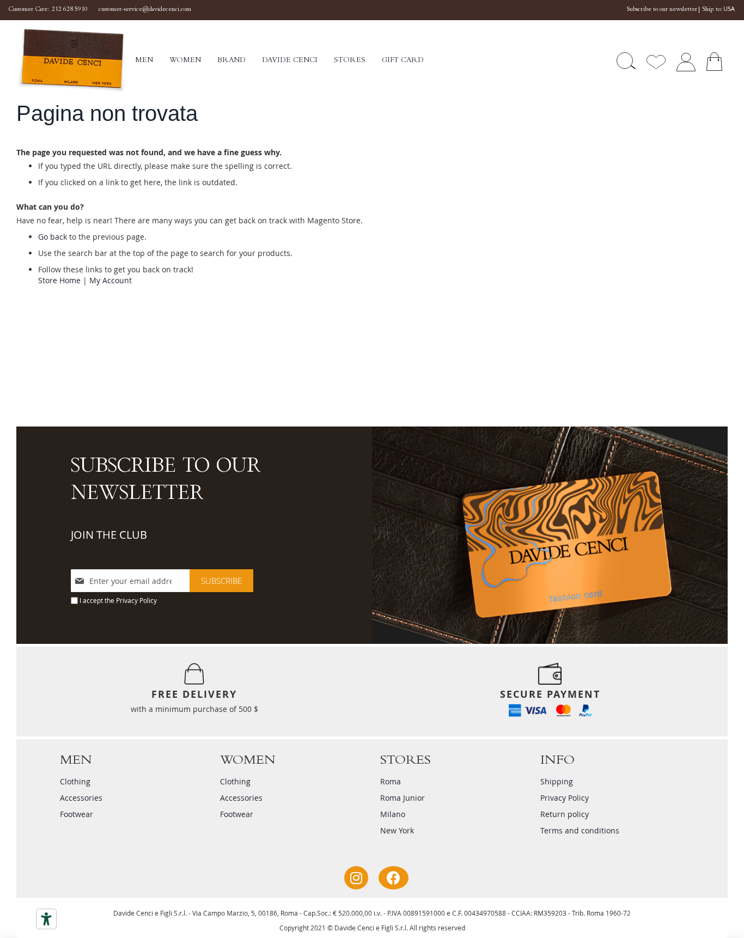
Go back (52, 237)
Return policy (564, 814)
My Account (110, 280)
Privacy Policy (136, 600)
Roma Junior (402, 798)
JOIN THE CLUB (109, 534)
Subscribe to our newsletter (661, 10)
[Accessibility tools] (46, 919)
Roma (390, 781)
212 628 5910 (70, 10)
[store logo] (75, 60)
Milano (392, 814)
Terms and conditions (579, 830)
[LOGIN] (685, 60)
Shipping (556, 781)
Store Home (59, 280)
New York (397, 830)
